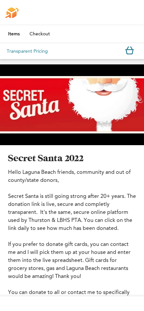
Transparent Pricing (27, 51)
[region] (72, 104)
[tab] (13, 34)
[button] (72, 104)
